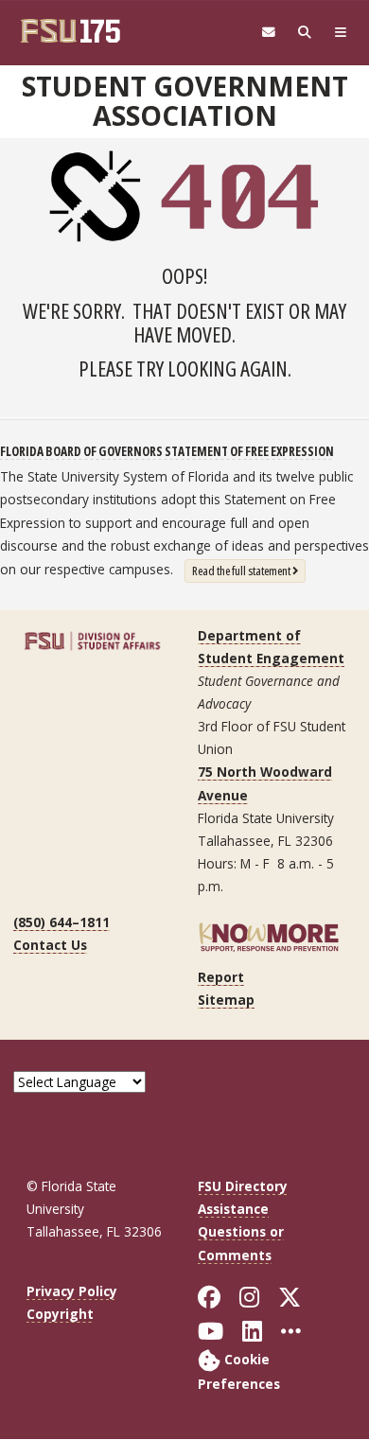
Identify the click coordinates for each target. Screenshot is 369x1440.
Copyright (60, 1314)
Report (221, 977)
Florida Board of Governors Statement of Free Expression (167, 451)
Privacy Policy (71, 1291)
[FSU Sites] (340, 32)
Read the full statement (249, 570)
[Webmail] (269, 32)
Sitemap (226, 1000)
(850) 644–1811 (61, 922)
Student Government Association (185, 100)
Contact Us (50, 945)
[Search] (305, 32)
